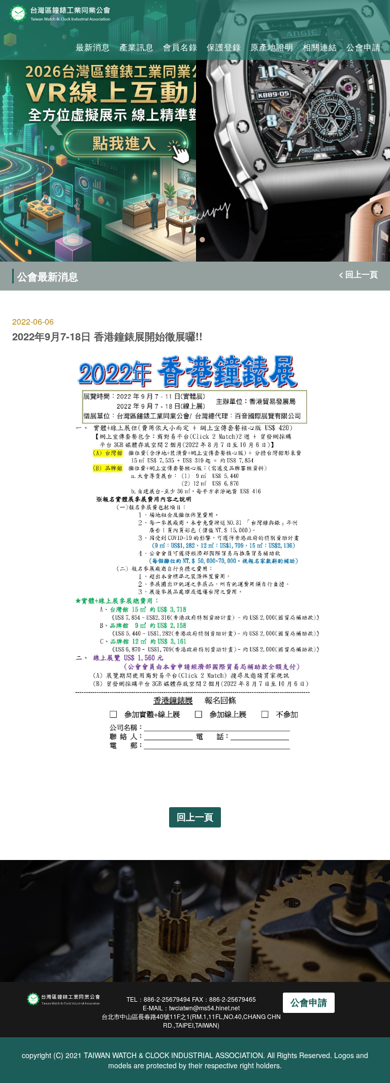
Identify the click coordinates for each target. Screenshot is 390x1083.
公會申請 (363, 47)
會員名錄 (180, 47)
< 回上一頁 (358, 274)
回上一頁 (195, 816)
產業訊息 (136, 47)
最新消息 (93, 47)
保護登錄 (224, 47)
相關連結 (320, 47)
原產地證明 (272, 47)
